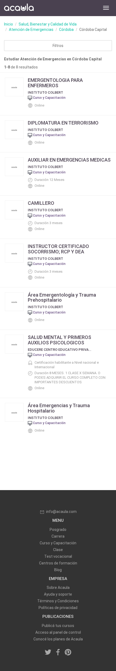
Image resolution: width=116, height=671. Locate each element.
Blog (58, 570)
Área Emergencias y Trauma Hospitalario (59, 408)
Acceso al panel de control (58, 632)
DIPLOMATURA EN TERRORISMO (63, 123)
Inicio (8, 24)
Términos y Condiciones (58, 601)
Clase (58, 550)
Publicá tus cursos (58, 625)
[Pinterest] (68, 652)
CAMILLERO (41, 203)
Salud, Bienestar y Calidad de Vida (48, 24)
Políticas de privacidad (58, 608)
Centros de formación (58, 563)
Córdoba (66, 29)
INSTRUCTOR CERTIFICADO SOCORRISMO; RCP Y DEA (58, 248)
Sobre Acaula (58, 587)
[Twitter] (48, 652)
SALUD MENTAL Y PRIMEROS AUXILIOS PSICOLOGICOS (59, 339)
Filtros (58, 45)
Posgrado (58, 529)
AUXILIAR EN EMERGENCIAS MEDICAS (69, 160)
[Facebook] (58, 652)
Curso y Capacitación (58, 543)
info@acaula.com (61, 511)
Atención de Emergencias (31, 29)
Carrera (58, 536)
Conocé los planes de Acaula (58, 639)
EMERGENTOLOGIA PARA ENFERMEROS (55, 82)
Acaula (19, 8)
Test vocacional (58, 556)
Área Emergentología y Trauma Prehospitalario (62, 297)
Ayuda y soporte (58, 594)
